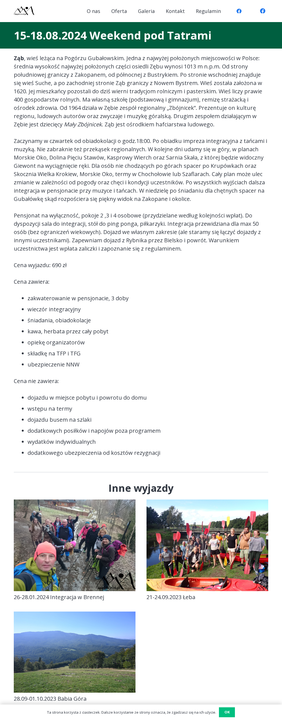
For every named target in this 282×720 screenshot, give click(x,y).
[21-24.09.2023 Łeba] (207, 503)
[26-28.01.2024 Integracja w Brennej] (74, 503)
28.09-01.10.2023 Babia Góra (50, 698)
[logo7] (24, 11)
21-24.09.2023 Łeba (171, 597)
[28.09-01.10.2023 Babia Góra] (74, 615)
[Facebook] (239, 11)
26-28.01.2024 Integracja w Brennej (59, 597)
